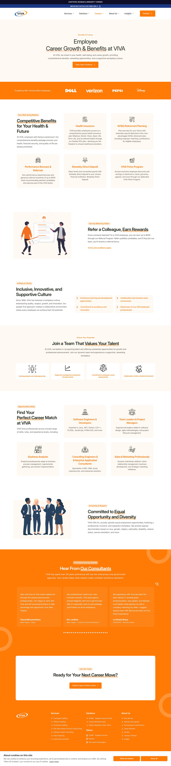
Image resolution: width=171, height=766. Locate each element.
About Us (113, 13)
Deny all (154, 758)
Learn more (54, 761)
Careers (98, 13)
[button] (65, 632)
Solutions (83, 13)
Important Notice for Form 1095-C (84, 6)
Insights (127, 13)
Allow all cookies (127, 758)
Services (68, 13)
